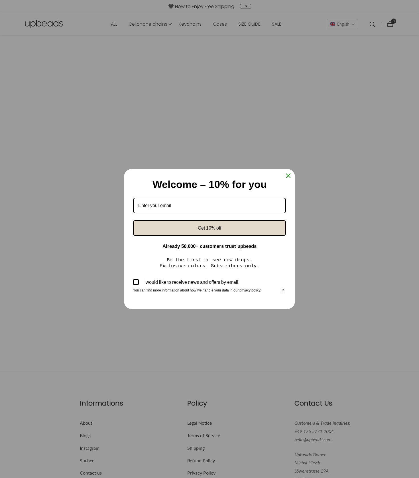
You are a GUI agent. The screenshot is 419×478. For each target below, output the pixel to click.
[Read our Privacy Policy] (282, 290)
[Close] (288, 176)
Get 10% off (209, 228)
